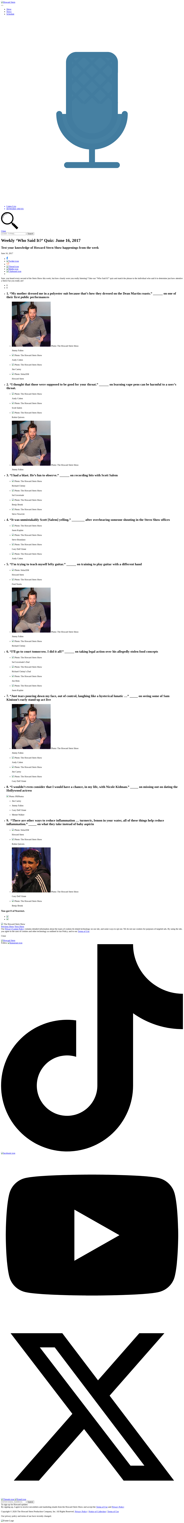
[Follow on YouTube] (92, 1315)
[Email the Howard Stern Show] (20, 1499)
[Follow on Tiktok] (92, 1151)
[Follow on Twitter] (92, 1497)
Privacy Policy (118, 1507)
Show (8, 9)
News (8, 11)
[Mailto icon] (12, 269)
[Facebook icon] (7, 259)
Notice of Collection (97, 1511)
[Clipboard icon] (13, 271)
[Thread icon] (12, 266)
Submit (30, 1502)
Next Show (19, 926)
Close (3, 231)
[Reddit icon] (7, 264)
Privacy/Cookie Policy (14, 929)
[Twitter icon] (12, 261)
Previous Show (7, 926)
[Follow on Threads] (8, 1499)
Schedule (10, 14)
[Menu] (2, 5)
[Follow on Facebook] (8, 1153)
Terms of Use (83, 931)
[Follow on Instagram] (15, 943)
